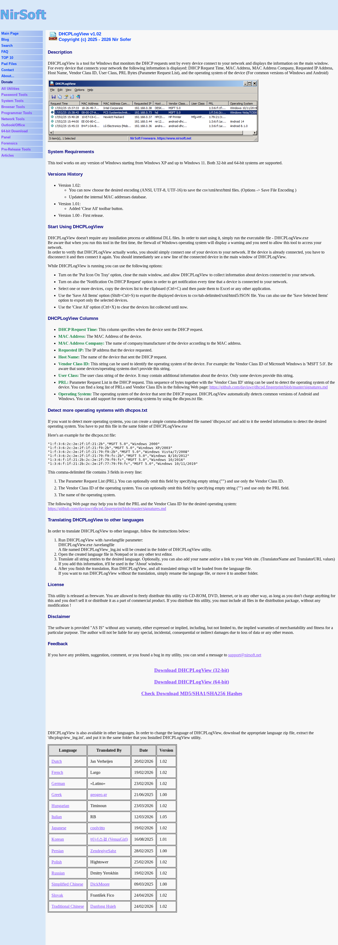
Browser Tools (13, 107)
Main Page (9, 33)
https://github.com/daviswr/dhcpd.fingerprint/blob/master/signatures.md (268, 387)
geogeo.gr (98, 794)
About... (7, 76)
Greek (56, 794)
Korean (57, 839)
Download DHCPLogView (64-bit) (191, 682)
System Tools (12, 101)
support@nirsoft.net (244, 655)
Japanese (58, 828)
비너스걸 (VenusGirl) (109, 839)
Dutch (56, 761)
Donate (7, 82)
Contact (7, 70)
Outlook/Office (13, 125)
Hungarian (60, 805)
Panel (6, 137)
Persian (57, 851)
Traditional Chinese (67, 906)
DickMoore (100, 884)
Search (7, 46)
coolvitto (97, 828)
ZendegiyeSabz (103, 851)
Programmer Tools (16, 113)
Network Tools (13, 119)
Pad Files (9, 64)
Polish (56, 862)
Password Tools (14, 95)
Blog (5, 39)
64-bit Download (14, 131)
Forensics (9, 143)
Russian (58, 873)
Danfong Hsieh (103, 906)
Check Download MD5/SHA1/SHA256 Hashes (191, 693)
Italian (56, 817)
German (58, 783)
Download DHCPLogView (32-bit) (191, 670)
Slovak (57, 895)
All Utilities (10, 89)
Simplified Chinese (67, 884)
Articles (7, 155)
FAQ (4, 52)
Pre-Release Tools (16, 149)
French (57, 772)
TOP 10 (7, 58)
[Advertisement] (162, 14)
